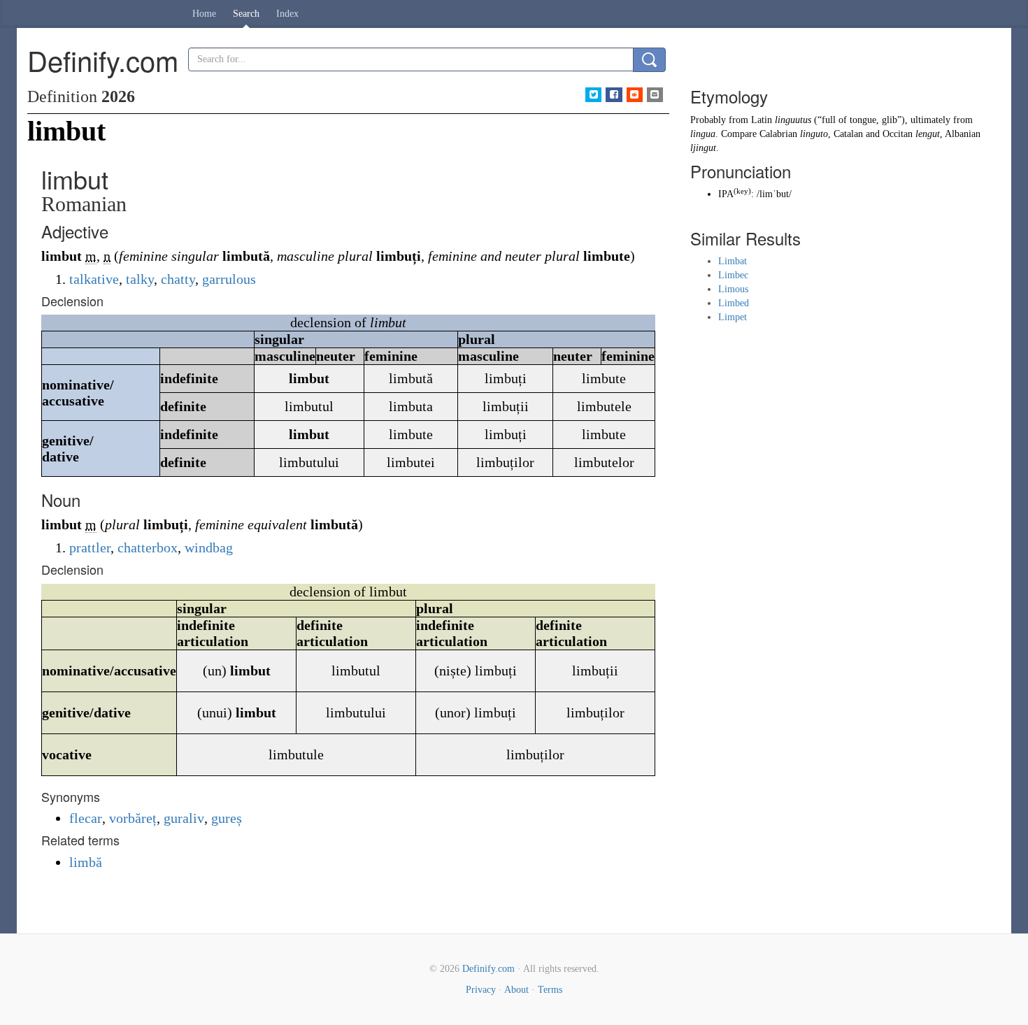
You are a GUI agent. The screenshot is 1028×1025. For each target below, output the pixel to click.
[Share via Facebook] (613, 95)
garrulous (229, 279)
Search (246, 13)
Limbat (732, 261)
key (742, 191)
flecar (85, 818)
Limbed (733, 303)
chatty (178, 279)
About (516, 989)
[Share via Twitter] (593, 95)
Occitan (898, 134)
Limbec (733, 275)
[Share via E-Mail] (655, 95)
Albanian (962, 134)
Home (204, 13)
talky (140, 279)
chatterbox (147, 547)
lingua (702, 134)
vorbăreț (133, 818)
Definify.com (488, 968)
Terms (550, 989)
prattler (89, 547)
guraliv (184, 818)
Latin (761, 120)
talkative (94, 279)
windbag (209, 547)
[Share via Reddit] (634, 95)
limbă (85, 862)
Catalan (848, 134)
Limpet (732, 317)
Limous (733, 289)
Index (287, 13)
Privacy (481, 989)
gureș (226, 818)
